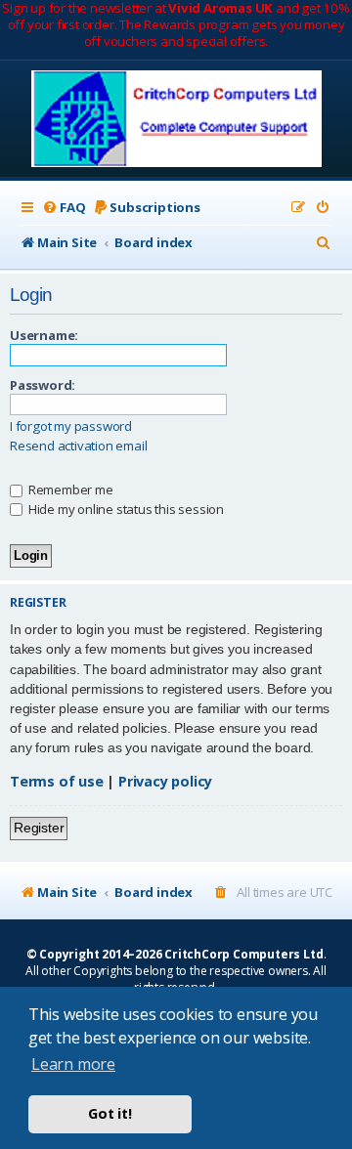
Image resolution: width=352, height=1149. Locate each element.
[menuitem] (63, 207)
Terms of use (57, 781)
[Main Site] (176, 121)
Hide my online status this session (124, 509)
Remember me (69, 489)
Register (39, 827)
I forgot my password (71, 426)
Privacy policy (165, 781)
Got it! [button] (110, 1113)
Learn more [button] (73, 1064)
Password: (42, 385)
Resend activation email (78, 446)
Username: (44, 335)
